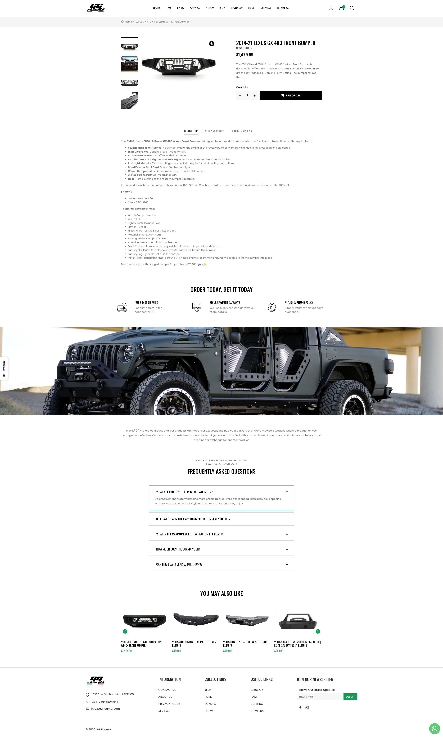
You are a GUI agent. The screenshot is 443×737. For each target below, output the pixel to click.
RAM (251, 8)
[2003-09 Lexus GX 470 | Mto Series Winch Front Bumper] (145, 621)
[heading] (221, 202)
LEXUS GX (237, 8)
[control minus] (240, 95)
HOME (156, 8)
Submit (350, 697)
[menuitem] (157, 8)
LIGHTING (265, 8)
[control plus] (254, 95)
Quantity (242, 87)
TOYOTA (194, 8)
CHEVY (210, 8)
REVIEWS (164, 711)
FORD (180, 8)
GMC (222, 8)
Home (128, 21)
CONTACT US (167, 690)
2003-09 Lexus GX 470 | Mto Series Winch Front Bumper (141, 643)
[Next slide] (318, 631)
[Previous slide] (125, 631)
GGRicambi (103, 729)
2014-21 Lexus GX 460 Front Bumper (169, 21)
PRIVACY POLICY (169, 704)
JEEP (168, 8)
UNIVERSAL (283, 8)
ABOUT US (165, 697)
